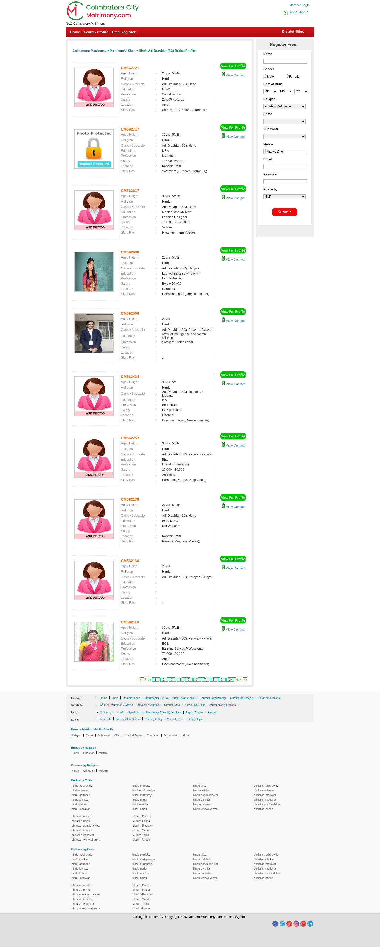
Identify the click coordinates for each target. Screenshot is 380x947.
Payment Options (269, 697)
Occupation (171, 735)
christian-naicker (82, 816)
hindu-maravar (81, 808)
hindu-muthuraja (142, 795)
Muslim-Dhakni (141, 816)
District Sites (293, 31)
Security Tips (175, 719)
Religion (76, 735)
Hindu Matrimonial (184, 697)
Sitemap (212, 712)
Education (153, 735)
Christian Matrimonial (213, 697)
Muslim (103, 753)
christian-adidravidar (266, 785)
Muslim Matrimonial (242, 697)
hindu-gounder (81, 795)
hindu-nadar (139, 799)
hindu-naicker (140, 804)
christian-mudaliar (265, 799)
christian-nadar (263, 808)
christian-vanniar (82, 830)
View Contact (235, 75)
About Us (105, 719)
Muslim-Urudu (141, 839)
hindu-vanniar (201, 799)
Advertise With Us (148, 704)
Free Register (123, 32)
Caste (89, 735)
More (186, 735)
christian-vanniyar (83, 834)
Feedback (134, 712)
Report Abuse (194, 712)
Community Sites (195, 704)
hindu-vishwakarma (205, 808)
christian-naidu (81, 820)
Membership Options (223, 704)
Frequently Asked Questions (163, 712)
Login (115, 697)
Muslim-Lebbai (141, 820)
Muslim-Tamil (140, 834)
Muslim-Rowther (142, 825)
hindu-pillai (199, 785)
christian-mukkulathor (267, 804)
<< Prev (145, 679)
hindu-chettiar (80, 790)
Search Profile (96, 32)
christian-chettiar (264, 790)
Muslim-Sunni (140, 830)
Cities (117, 735)
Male (270, 76)
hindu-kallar (79, 804)
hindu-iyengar (80, 799)
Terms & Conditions (128, 719)
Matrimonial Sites (122, 51)
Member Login (299, 5)
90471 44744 (299, 12)
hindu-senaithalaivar (205, 795)
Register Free (131, 697)
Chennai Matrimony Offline (116, 704)
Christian (88, 753)
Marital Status (133, 735)
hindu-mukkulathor (144, 790)
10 (230, 679)
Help (121, 712)
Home (75, 32)
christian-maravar (265, 795)
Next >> (241, 679)
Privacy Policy (154, 719)
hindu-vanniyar (202, 804)
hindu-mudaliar (141, 785)
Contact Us (107, 712)
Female (294, 76)
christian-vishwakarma (86, 839)
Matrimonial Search (157, 697)
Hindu (75, 753)
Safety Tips (195, 719)
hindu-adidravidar (82, 785)
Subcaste (104, 735)
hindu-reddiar (201, 790)
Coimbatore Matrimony (90, 51)
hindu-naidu (139, 808)
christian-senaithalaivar (86, 825)
